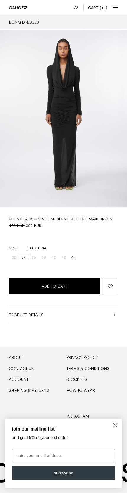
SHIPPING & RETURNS (29, 390)
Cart (97, 7)
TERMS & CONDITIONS (87, 368)
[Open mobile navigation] (116, 7)
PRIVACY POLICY (82, 357)
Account (19, 379)
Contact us (21, 368)
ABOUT (15, 357)
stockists (76, 379)
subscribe (64, 473)
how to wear (80, 390)
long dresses (24, 22)
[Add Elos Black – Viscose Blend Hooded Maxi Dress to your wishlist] (110, 286)
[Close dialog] (115, 425)
